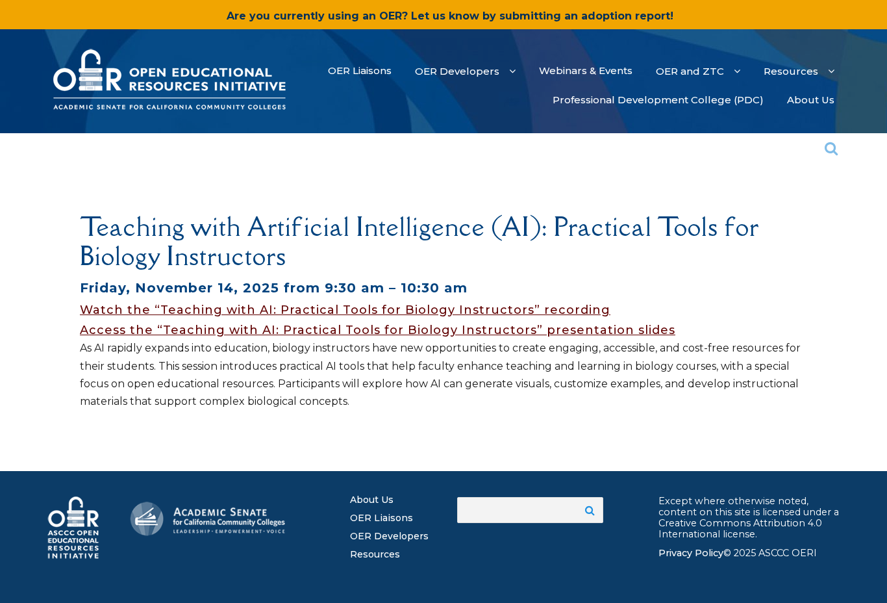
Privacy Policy (690, 553)
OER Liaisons (381, 518)
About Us (372, 500)
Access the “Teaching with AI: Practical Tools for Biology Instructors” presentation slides (377, 330)
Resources (375, 554)
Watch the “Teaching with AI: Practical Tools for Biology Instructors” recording (345, 310)
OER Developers (389, 536)
